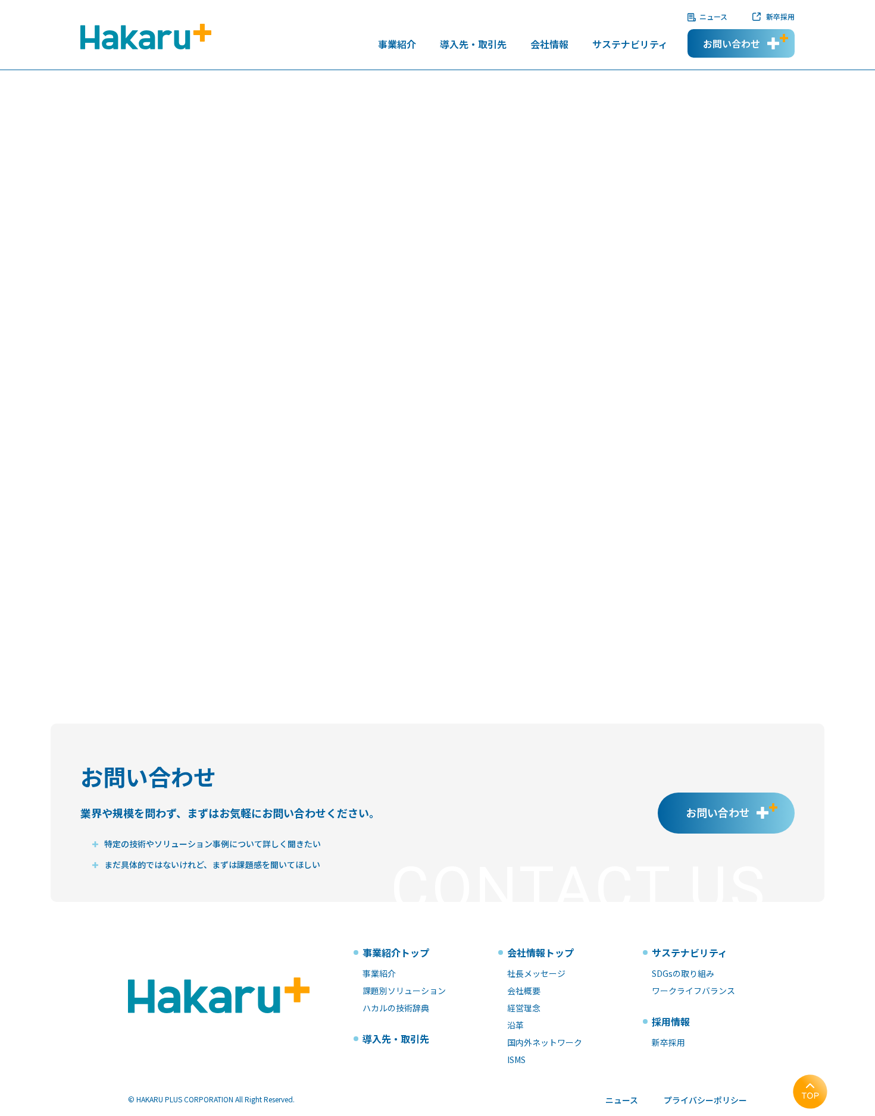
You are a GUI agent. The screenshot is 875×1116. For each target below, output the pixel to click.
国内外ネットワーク (544, 1042)
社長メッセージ (536, 973)
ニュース (713, 16)
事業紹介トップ (395, 952)
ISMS (516, 1059)
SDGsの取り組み (683, 973)
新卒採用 (780, 16)
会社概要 (523, 990)
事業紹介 (397, 45)
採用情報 (671, 1021)
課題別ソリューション (404, 990)
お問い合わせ (731, 43)
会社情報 (549, 45)
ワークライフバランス (693, 990)
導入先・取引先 (473, 45)
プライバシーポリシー (705, 1100)
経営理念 (523, 1008)
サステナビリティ (630, 45)
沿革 (515, 1025)
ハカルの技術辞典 (395, 1008)
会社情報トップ (540, 952)
